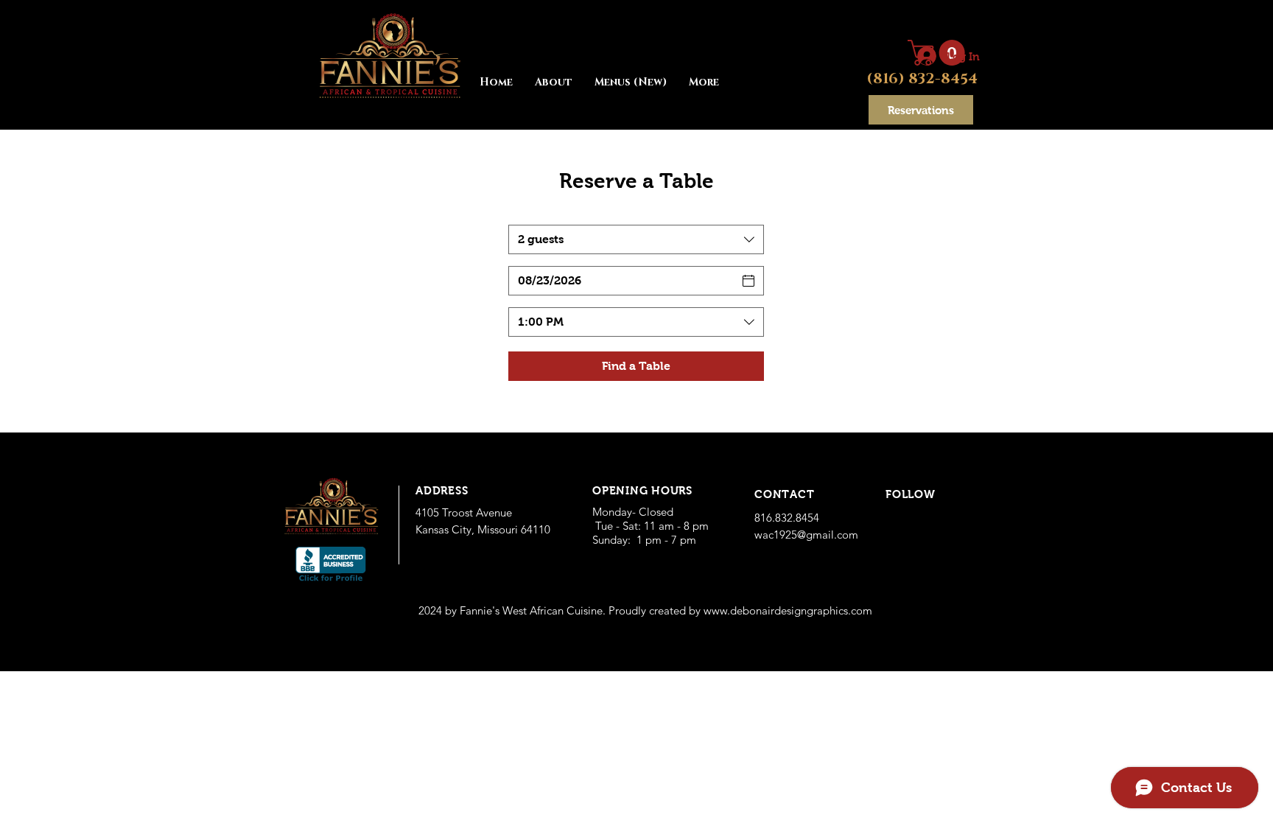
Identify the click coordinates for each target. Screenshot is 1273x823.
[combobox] (636, 239)
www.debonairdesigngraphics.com (788, 610)
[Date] (748, 281)
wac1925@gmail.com (806, 535)
